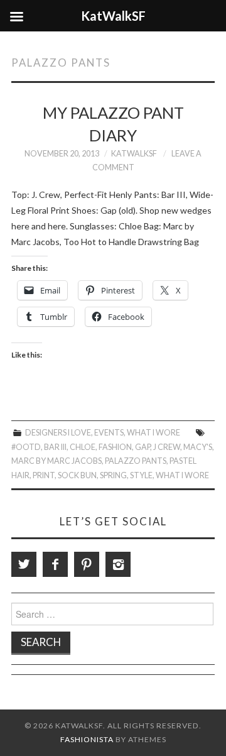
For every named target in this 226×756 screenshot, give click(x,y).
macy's (197, 447)
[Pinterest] (86, 564)
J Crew (166, 447)
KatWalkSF (134, 153)
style (141, 475)
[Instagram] (118, 564)
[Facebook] (55, 564)
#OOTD (26, 447)
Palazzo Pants (135, 461)
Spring (113, 475)
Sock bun (77, 475)
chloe (82, 447)
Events (109, 432)
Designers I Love (58, 432)
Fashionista (87, 739)
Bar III (55, 447)
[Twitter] (23, 564)
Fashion (115, 447)
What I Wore (153, 432)
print (44, 475)
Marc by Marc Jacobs (56, 461)
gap (142, 447)
